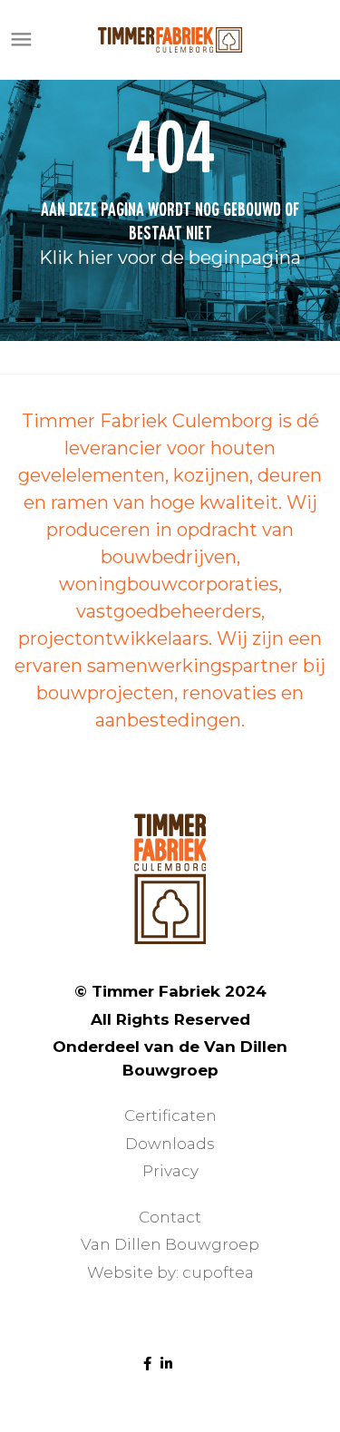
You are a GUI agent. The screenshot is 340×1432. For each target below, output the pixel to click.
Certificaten (170, 1115)
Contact (170, 1217)
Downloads (170, 1144)
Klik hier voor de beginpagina (170, 257)
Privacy (170, 1171)
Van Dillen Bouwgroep (170, 1244)
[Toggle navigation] (22, 40)
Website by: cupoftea (170, 1272)
